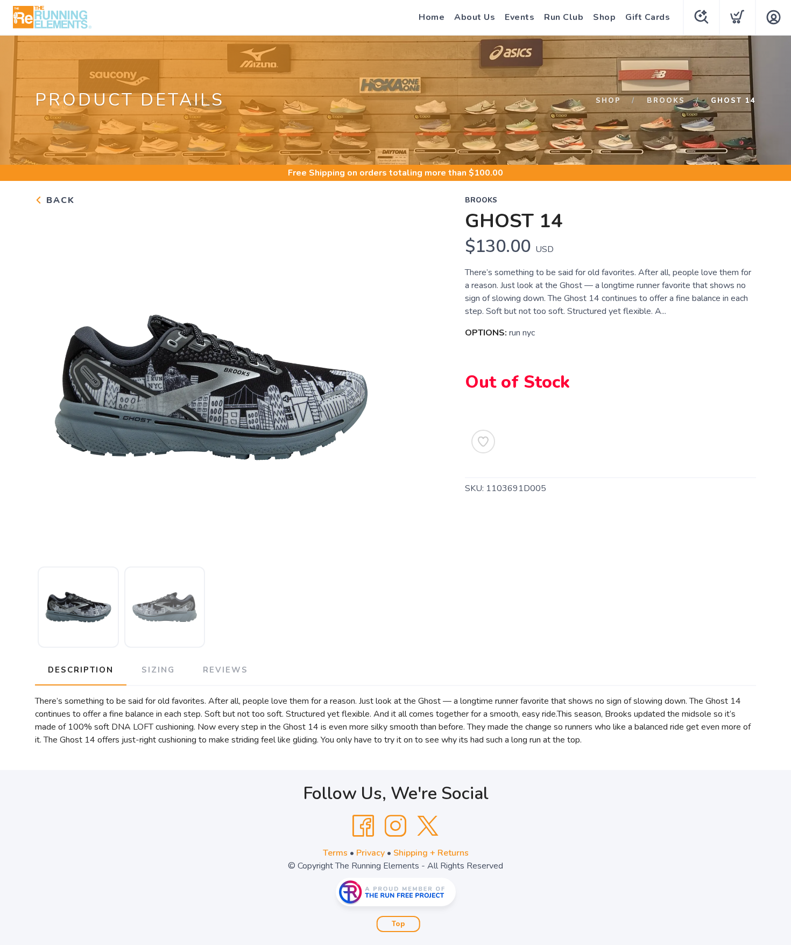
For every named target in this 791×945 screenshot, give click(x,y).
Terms (335, 853)
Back (59, 200)
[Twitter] (428, 826)
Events (519, 17)
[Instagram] (395, 826)
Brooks (666, 101)
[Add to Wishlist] (483, 441)
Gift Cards (647, 17)
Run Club (563, 17)
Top (398, 924)
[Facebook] (363, 826)
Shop (604, 17)
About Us (474, 17)
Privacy (370, 853)
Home (431, 17)
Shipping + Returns (431, 853)
